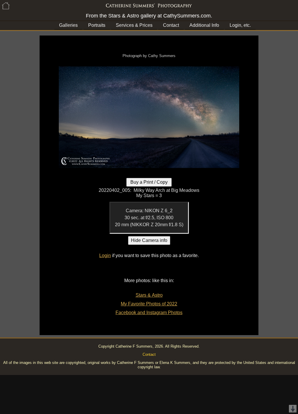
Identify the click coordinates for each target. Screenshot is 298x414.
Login (105, 255)
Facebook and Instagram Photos (149, 312)
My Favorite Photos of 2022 (149, 303)
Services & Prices (134, 25)
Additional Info (204, 25)
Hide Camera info (149, 240)
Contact (171, 25)
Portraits (96, 25)
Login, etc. (240, 25)
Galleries (68, 25)
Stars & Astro (149, 295)
